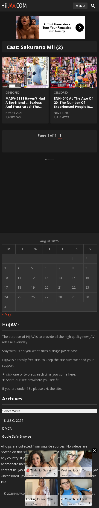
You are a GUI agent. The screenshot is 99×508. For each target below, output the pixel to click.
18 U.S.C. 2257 (12, 420)
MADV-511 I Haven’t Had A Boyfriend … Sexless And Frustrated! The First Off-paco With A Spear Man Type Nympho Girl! (25, 108)
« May (6, 314)
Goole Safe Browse (16, 436)
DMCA (7, 428)
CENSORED (13, 93)
